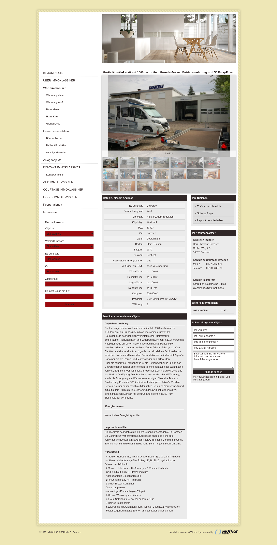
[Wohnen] (212, 178)
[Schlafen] (110, 190)
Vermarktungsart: (54, 241)
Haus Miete (52, 109)
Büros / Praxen (54, 138)
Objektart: (50, 228)
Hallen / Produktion (56, 145)
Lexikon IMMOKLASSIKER (60, 197)
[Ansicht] (110, 166)
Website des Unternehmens (208, 288)
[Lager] (161, 178)
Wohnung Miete (55, 95)
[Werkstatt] (178, 166)
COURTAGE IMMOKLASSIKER (63, 189)
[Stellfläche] (161, 166)
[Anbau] (127, 166)
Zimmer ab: (51, 278)
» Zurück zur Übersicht (208, 206)
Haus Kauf (52, 116)
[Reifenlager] (110, 178)
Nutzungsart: (52, 253)
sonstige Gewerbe (56, 152)
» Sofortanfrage (204, 213)
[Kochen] (161, 190)
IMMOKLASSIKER (55, 73)
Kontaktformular (55, 174)
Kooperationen (52, 204)
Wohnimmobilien (55, 88)
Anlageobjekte (52, 159)
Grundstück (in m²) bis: (57, 291)
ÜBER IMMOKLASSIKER (59, 80)
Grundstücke (53, 123)
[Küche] (144, 190)
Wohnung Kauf (54, 102)
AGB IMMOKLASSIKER (58, 182)
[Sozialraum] (178, 178)
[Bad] (127, 190)
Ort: (47, 266)
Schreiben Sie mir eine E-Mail (209, 284)
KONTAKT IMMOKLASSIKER (62, 167)
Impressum (50, 212)
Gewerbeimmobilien (56, 131)
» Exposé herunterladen (209, 220)
